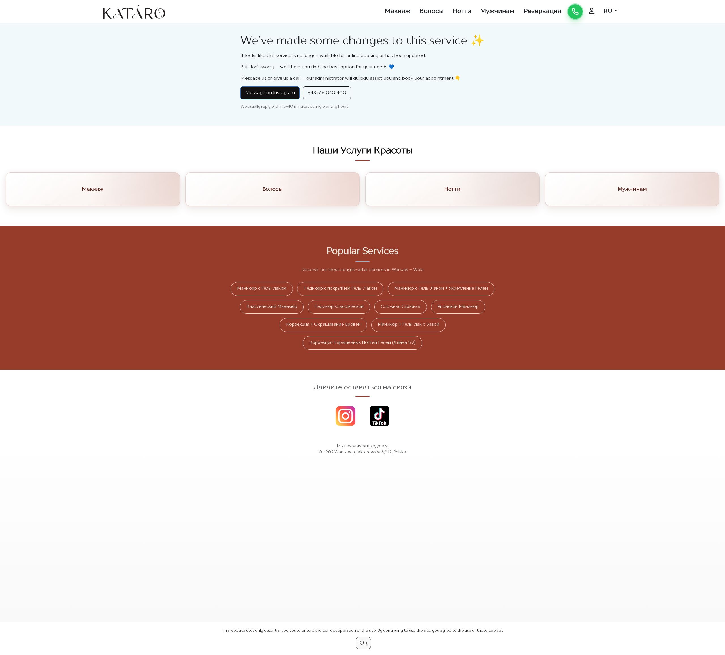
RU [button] (608, 11)
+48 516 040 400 (327, 93)
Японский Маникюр (458, 307)
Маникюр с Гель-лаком (261, 289)
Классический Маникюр (271, 307)
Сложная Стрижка (400, 307)
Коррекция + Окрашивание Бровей (323, 325)
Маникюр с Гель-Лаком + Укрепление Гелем (441, 289)
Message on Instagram (270, 93)
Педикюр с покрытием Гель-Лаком (340, 289)
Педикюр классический (339, 307)
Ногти (462, 11)
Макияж (397, 11)
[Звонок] (575, 11)
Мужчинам (497, 11)
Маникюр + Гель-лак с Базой (408, 325)
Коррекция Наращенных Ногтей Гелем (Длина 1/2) (362, 343)
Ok (363, 643)
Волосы (431, 11)
